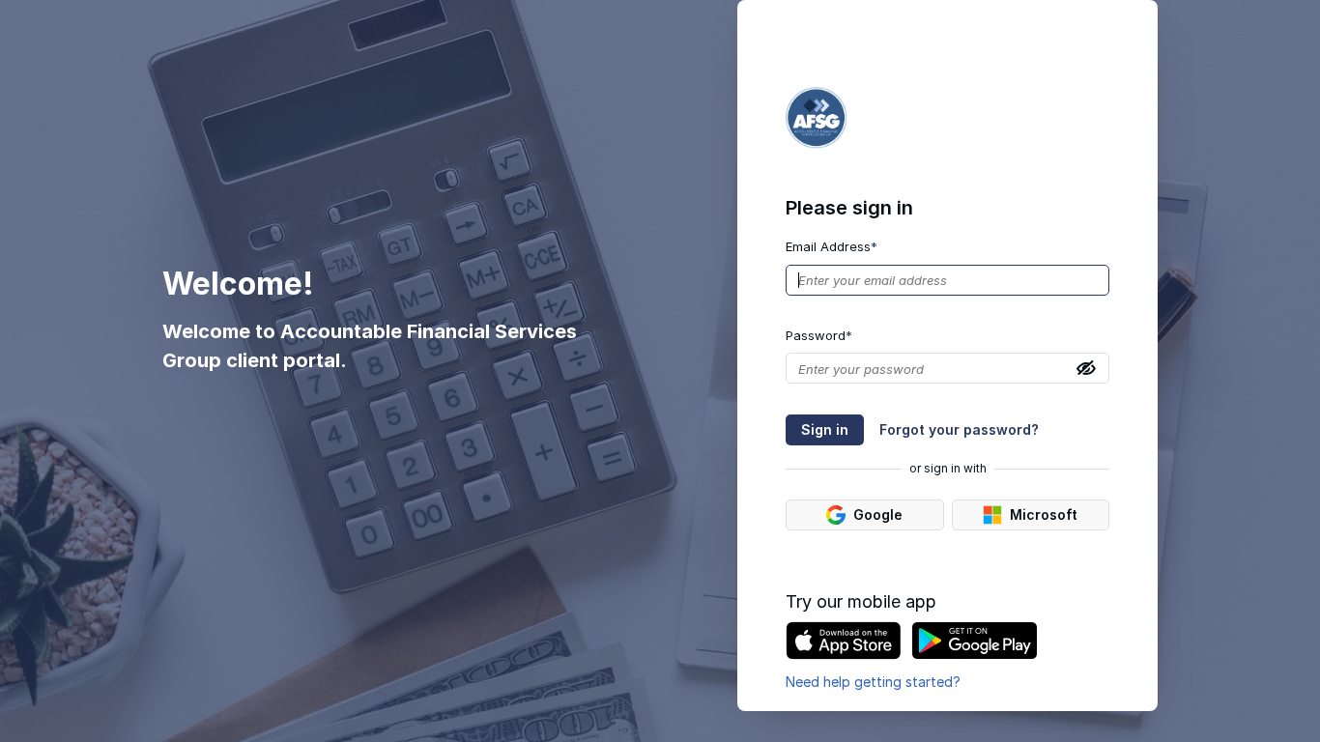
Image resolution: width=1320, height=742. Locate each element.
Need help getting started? (873, 681)
